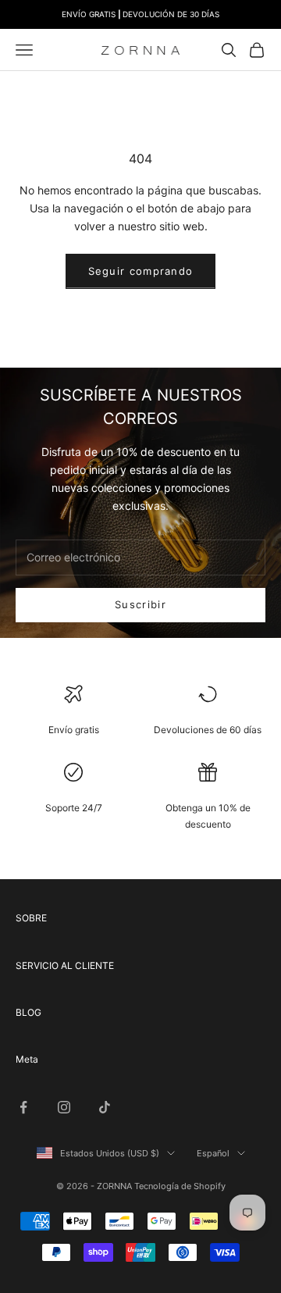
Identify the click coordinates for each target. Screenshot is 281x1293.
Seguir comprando (141, 271)
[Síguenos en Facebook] (23, 1107)
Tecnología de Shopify (180, 1186)
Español (213, 1153)
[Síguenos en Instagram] (64, 1107)
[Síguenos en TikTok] (104, 1107)
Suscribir (140, 604)
